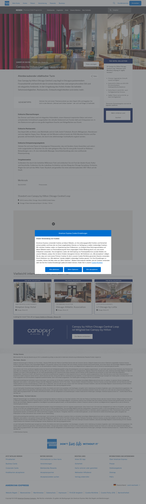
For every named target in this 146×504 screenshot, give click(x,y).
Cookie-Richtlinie (97, 262)
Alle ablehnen (54, 269)
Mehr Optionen (73, 269)
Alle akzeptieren (92, 269)
